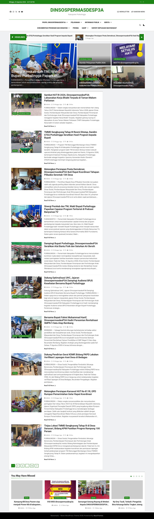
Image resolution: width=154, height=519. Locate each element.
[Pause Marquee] (141, 37)
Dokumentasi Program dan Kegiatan (52, 28)
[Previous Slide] (140, 2)
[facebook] (10, 12)
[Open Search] (140, 25)
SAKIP (84, 28)
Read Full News (49, 126)
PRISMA (76, 28)
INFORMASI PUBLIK (85, 59)
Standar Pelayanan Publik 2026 (92, 63)
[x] (16, 12)
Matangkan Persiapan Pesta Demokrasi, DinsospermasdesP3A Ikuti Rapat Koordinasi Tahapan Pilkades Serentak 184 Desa (104, 36)
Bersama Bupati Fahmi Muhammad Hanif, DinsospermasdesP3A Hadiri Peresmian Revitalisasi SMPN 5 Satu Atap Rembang (71, 320)
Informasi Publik (92, 22)
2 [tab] (133, 476)
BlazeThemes (98, 515)
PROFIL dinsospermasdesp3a (54, 22)
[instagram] (13, 12)
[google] (19, 12)
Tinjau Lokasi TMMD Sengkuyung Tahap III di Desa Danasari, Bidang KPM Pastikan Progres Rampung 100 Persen (72, 428)
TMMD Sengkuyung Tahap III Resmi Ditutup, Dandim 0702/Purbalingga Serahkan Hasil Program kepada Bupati (70, 135)
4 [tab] (139, 476)
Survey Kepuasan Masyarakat (104, 28)
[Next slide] (143, 2)
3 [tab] (136, 476)
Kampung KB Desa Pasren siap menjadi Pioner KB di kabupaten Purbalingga (27, 504)
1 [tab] (131, 476)
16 (32, 466)
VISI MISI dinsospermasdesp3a (60, 502)
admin (48, 104)
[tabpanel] (27, 494)
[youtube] (22, 12)
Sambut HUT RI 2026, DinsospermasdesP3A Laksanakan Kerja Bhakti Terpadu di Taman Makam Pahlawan (70, 98)
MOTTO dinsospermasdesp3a (125, 63)
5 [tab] (141, 476)
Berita (107, 22)
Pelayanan (75, 22)
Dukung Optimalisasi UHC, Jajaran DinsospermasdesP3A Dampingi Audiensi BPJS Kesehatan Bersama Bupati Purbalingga (68, 280)
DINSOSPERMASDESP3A (77, 10)
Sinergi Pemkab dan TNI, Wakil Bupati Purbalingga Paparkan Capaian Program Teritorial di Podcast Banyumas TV (69, 209)
